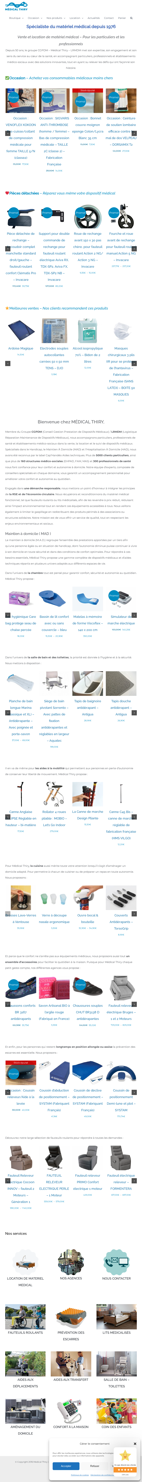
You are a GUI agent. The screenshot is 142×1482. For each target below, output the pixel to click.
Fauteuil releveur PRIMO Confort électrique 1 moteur (87, 1182)
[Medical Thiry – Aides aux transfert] (71, 1352)
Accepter (66, 1466)
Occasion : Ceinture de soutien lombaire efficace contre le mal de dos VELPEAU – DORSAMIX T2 (121, 131)
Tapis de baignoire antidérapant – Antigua (87, 707)
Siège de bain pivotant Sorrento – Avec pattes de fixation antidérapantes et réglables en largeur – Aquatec (54, 720)
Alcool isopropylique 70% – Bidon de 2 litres (88, 355)
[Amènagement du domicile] (25, 1399)
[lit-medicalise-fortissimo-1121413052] (25, 1250)
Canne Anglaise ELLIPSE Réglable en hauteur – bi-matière (20, 818)
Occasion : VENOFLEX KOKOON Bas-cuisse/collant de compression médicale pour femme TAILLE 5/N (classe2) (21, 138)
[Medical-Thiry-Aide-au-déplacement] (25, 1352)
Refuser (94, 1466)
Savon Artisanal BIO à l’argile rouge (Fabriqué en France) (54, 1012)
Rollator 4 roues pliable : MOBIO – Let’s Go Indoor (54, 818)
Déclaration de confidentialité (104, 1475)
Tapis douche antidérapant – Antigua (121, 707)
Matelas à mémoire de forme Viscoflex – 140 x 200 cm (88, 623)
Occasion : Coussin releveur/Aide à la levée (21, 1097)
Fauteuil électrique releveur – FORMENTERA (121, 1182)
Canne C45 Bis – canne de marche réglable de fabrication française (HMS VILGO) (121, 825)
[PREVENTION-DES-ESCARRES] (71, 1305)
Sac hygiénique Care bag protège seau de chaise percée (20, 623)
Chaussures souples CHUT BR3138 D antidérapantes (88, 1012)
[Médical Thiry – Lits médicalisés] (116, 1305)
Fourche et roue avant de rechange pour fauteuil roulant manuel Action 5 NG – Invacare (121, 247)
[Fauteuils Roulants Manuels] (25, 1305)
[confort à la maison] (71, 1399)
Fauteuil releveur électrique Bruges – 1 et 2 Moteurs (121, 1012)
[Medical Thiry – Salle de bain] (116, 1352)
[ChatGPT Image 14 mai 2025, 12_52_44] (117, 1250)
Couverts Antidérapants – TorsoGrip (121, 921)
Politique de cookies (80, 1475)
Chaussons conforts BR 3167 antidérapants (21, 1012)
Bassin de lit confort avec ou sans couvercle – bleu (54, 623)
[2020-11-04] (71, 1250)
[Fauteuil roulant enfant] (116, 1399)
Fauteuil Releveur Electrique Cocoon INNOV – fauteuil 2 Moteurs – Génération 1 (20, 1189)
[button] (135, 1443)
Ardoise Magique (20, 348)
